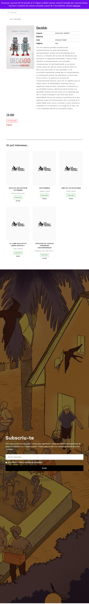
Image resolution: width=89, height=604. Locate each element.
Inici (11, 19)
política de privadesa (33, 462)
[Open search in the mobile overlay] (44, 12)
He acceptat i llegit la (24, 462)
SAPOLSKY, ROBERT (62, 33)
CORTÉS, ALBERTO (71, 191)
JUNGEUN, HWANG (44, 191)
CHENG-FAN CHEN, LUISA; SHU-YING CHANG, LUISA (44, 251)
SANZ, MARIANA (18, 248)
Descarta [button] (76, 6)
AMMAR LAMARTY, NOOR (18, 193)
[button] (65, 133)
